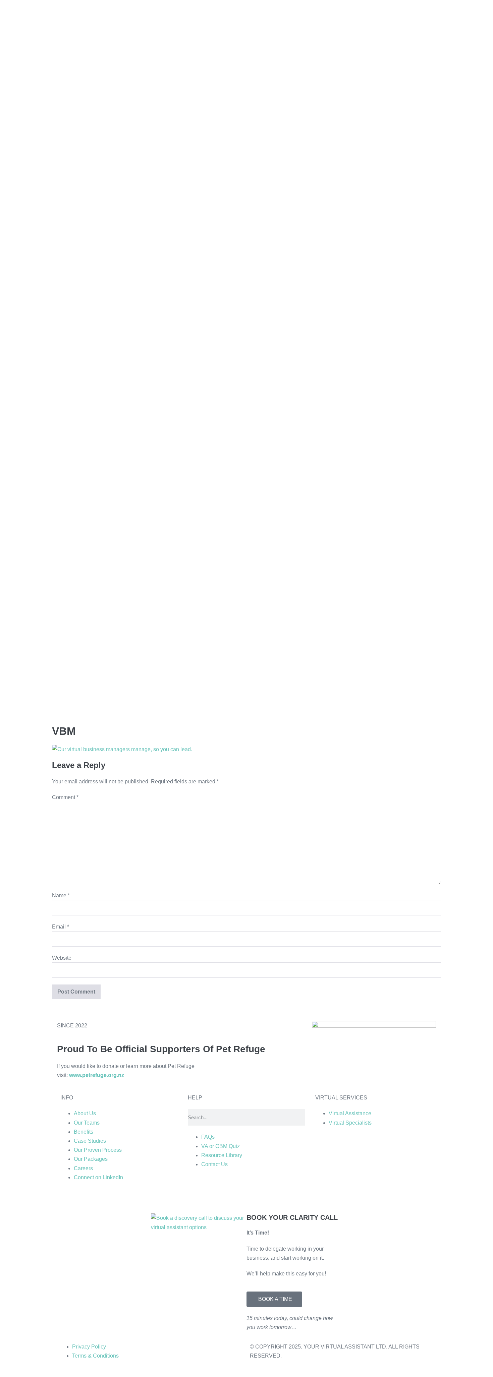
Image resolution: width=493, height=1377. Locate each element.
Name (61, 895)
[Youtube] (250, 1197)
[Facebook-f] (232, 1197)
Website (61, 958)
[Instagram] (214, 1197)
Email (60, 927)
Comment (65, 797)
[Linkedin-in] (196, 1197)
